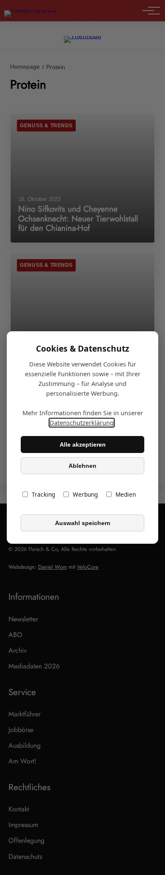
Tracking (43, 494)
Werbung (85, 494)
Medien (126, 494)
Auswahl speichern (82, 523)
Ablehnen (82, 465)
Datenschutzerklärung (82, 423)
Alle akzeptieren (83, 444)
